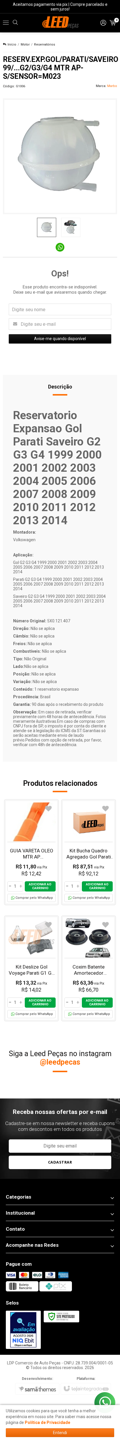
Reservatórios (44, 44)
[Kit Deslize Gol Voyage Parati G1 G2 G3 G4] (31, 968)
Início (12, 44)
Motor (25, 44)
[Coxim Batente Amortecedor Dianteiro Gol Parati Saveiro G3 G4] (88, 968)
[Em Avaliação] (23, 1330)
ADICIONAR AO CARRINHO (40, 886)
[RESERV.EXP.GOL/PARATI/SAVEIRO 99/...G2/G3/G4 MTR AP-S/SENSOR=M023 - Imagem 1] (46, 227)
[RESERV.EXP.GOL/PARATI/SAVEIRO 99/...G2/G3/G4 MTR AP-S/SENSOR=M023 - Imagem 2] (70, 227)
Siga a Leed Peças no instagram (60, 1057)
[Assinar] (60, 1162)
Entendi (60, 1432)
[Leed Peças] (60, 22)
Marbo (112, 86)
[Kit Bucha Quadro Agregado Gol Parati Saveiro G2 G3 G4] (88, 852)
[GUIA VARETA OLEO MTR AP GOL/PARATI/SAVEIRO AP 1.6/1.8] (31, 852)
